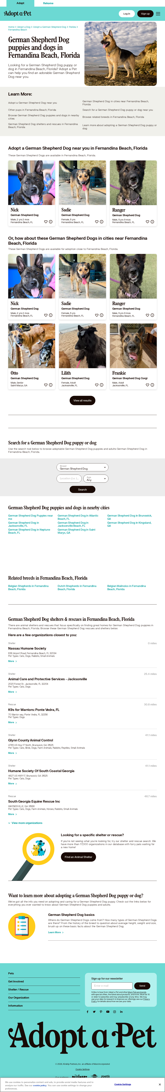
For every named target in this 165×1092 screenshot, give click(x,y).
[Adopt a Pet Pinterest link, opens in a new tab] (101, 1011)
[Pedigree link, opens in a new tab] (94, 1076)
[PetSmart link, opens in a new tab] (79, 1077)
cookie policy (40, 1085)
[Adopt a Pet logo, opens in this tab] (82, 1041)
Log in (126, 13)
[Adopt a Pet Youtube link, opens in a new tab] (108, 1011)
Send (142, 985)
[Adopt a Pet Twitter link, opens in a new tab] (95, 1011)
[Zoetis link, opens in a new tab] (105, 1076)
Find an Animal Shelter (78, 856)
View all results (82, 400)
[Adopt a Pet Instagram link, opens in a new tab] (115, 1011)
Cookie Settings (83, 1069)
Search (82, 489)
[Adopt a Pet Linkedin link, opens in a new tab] (121, 1011)
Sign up (145, 13)
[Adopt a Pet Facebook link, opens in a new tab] (88, 1011)
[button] (46, 222)
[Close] (159, 1084)
